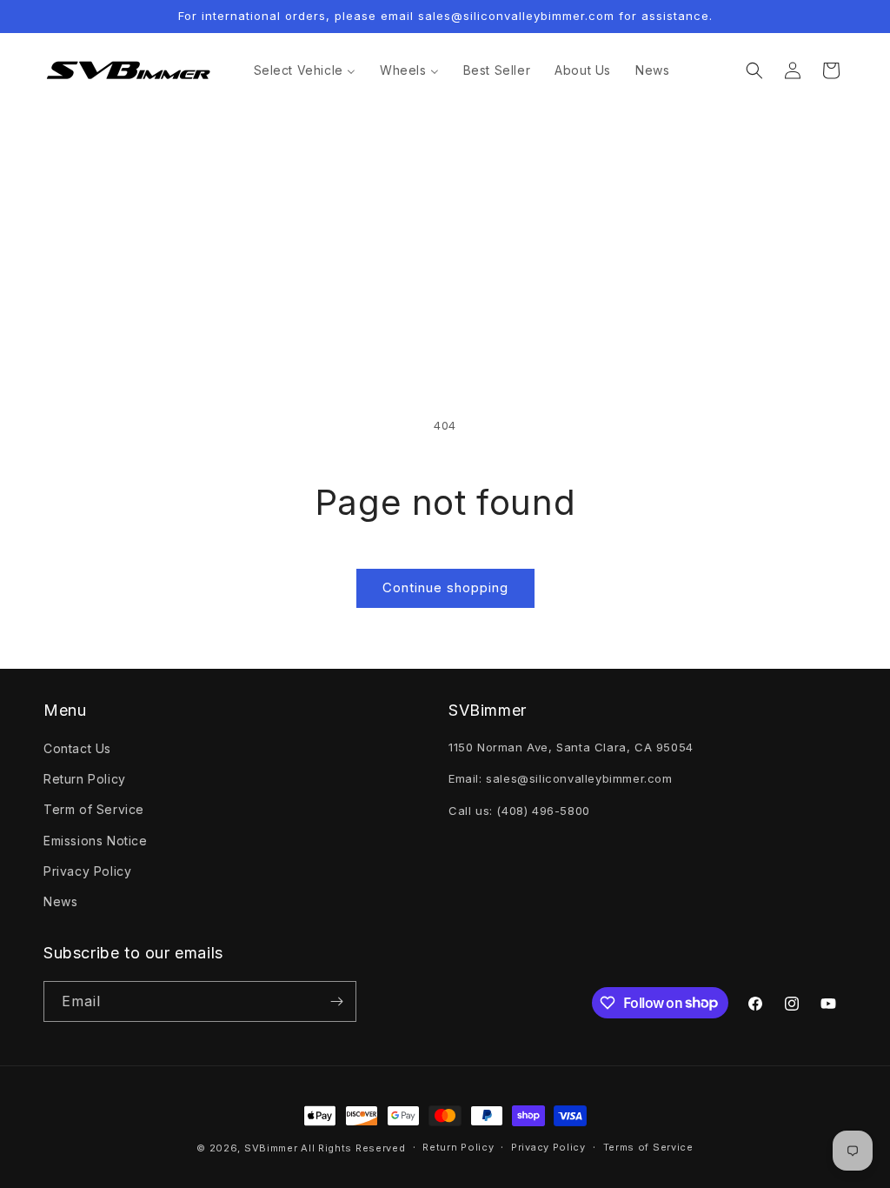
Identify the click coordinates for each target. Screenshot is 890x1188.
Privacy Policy (87, 871)
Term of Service (93, 809)
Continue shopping (445, 587)
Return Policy (84, 778)
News (60, 901)
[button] (754, 70)
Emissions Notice (95, 840)
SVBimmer (271, 1148)
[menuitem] (305, 70)
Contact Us (77, 748)
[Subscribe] (336, 1001)
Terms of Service (648, 1147)
